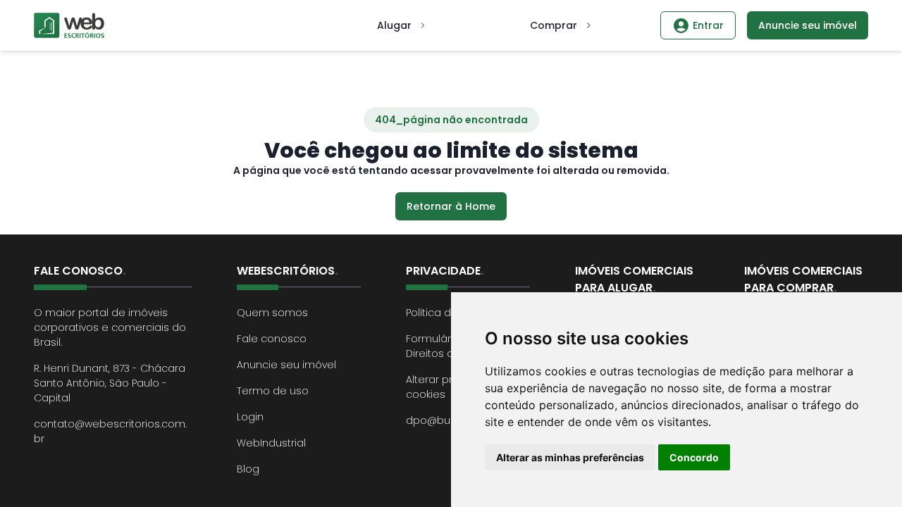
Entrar (708, 25)
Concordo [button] (694, 457)
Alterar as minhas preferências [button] (570, 457)
